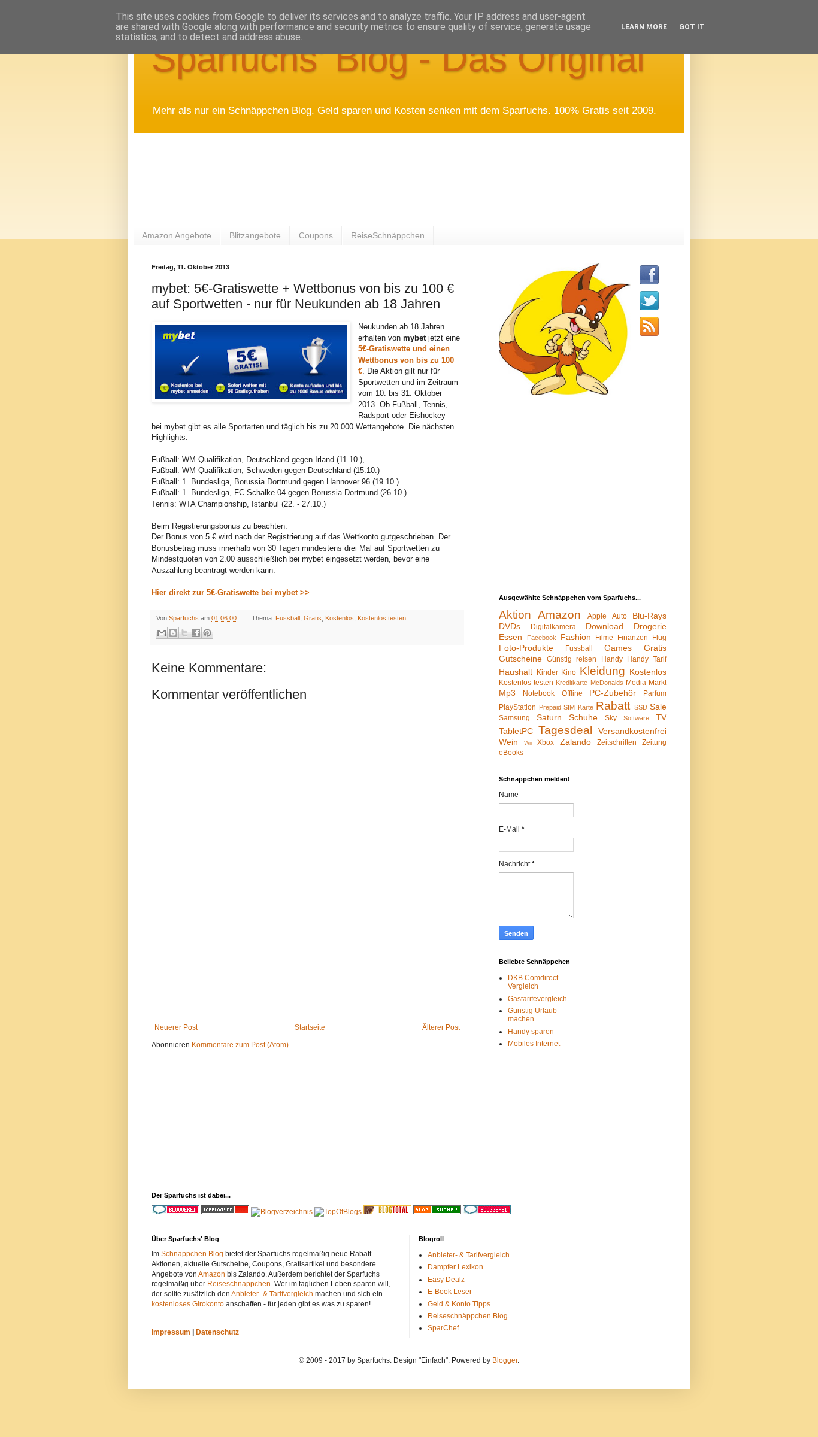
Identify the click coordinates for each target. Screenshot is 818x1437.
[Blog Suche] (437, 1212)
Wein (508, 742)
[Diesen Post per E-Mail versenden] (162, 633)
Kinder (547, 672)
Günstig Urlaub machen (532, 1014)
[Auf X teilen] (184, 633)
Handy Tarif (646, 659)
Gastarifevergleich (537, 999)
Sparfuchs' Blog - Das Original (398, 58)
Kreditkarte (571, 682)
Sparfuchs (185, 618)
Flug (659, 637)
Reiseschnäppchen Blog (468, 1316)
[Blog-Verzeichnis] (487, 1212)
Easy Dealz (446, 1279)
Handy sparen (531, 1031)
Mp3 (507, 693)
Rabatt (613, 705)
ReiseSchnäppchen (388, 235)
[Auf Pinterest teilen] (207, 633)
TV (661, 717)
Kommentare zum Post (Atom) (240, 1045)
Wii (528, 742)
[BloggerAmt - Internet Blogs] (282, 1212)
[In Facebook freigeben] (196, 633)
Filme (604, 637)
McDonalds (606, 682)
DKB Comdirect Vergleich (533, 982)
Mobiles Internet (534, 1043)
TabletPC (516, 731)
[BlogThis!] (173, 633)
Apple (597, 616)
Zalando (575, 742)
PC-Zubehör (612, 693)
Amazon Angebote (176, 235)
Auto (619, 616)
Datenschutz (217, 1332)
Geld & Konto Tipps (459, 1304)
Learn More (644, 27)
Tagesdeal (565, 730)
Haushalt (515, 672)
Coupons (316, 235)
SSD (640, 707)
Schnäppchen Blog (192, 1254)
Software (636, 717)
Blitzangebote (255, 235)
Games (618, 648)
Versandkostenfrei (632, 731)
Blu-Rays (649, 615)
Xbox (545, 742)
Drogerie (650, 626)
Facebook (541, 637)
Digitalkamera (553, 627)
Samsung (514, 718)
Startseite (310, 1027)
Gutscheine (520, 658)
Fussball (287, 618)
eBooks (511, 752)
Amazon (559, 614)
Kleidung (602, 671)
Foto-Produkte (526, 648)
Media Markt (646, 682)
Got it (692, 27)
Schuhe (583, 717)
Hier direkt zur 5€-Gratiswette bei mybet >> (231, 592)
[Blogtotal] (387, 1212)
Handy (612, 659)
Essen (510, 637)
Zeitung (654, 742)
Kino (568, 672)
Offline (572, 693)
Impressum (171, 1332)
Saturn (549, 717)
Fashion (576, 637)
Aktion (515, 614)
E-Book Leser (450, 1291)
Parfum (654, 693)
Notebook (539, 693)
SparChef (443, 1328)
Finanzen (632, 637)
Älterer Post (441, 1027)
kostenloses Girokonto (188, 1304)
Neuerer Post (176, 1027)
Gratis (313, 618)
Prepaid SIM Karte (566, 707)
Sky (611, 718)
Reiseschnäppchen (239, 1284)
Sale (658, 706)
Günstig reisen (571, 659)
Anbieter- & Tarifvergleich (272, 1294)
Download (604, 626)
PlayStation (517, 707)
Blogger (504, 1360)
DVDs (509, 626)
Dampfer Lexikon (455, 1267)
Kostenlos (339, 618)
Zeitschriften (617, 742)
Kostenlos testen (382, 618)
